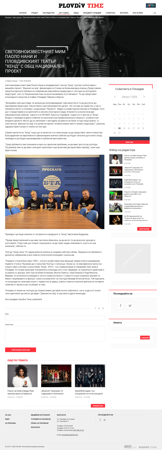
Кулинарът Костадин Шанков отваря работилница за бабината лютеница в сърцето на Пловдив (136, 206)
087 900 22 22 (78, 430)
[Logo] (81, 5)
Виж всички (144, 229)
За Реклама (10, 423)
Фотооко (124, 13)
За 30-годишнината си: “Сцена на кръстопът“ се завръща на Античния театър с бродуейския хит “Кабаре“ (135, 218)
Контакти (35, 427)
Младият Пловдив (92, 13)
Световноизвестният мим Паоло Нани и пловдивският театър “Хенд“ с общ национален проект (63, 17)
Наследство (49, 13)
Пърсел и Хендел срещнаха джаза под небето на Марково (135, 194)
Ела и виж (138, 13)
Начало (23, 13)
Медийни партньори (40, 415)
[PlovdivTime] (131, 446)
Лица (76, 13)
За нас (8, 415)
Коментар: (9, 324)
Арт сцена (64, 13)
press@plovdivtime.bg (70, 435)
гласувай (145, 338)
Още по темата (17, 360)
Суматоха (110, 13)
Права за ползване (40, 423)
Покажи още (98, 406)
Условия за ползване (41, 419)
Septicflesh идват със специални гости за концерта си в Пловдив (89, 392)
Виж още (129, 142)
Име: (7, 314)
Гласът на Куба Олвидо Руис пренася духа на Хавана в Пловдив (20, 392)
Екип (7, 419)
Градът (34, 13)
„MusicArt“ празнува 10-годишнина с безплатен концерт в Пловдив (52, 392)
